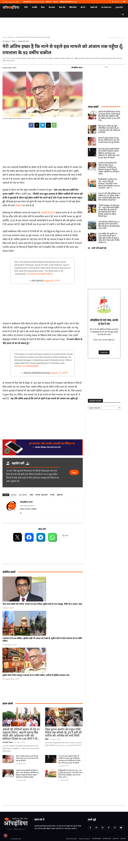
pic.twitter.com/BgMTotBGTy (40, 274)
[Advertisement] (48, 792)
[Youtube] (124, 1)
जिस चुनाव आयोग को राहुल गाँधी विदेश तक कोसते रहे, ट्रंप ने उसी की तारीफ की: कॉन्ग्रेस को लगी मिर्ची (63, 732)
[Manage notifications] (6, 836)
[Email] (48, 125)
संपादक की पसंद (23, 41)
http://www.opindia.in (27, 506)
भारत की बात (6, 725)
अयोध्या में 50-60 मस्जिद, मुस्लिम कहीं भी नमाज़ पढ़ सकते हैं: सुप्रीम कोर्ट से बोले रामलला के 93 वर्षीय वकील (42, 639)
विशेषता (46, 739)
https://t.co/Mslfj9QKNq (27, 366)
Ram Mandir (23, 495)
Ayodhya (13, 495)
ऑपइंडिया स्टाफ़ (76, 67)
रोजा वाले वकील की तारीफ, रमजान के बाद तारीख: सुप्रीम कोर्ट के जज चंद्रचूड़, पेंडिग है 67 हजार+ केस (42, 604)
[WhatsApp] (121, 1)
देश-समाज (11, 37)
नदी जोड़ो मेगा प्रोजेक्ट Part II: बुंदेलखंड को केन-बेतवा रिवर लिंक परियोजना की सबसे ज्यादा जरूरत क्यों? (109, 225)
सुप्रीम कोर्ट (59, 495)
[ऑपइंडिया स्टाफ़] (11, 507)
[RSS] (115, 1)
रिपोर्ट (13, 41)
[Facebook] (109, 1)
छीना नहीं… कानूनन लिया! (42, 495)
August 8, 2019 (51, 280)
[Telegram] (42, 125)
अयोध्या (31, 495)
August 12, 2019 (58, 372)
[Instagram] (112, 1)
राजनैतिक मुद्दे (49, 725)
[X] (118, 1)
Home (4, 37)
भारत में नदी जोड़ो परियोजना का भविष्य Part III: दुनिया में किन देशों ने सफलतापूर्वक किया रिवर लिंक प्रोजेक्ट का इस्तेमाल (109, 197)
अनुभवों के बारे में (47, 212)
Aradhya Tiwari (7, 742)
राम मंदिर (52, 495)
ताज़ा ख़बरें (93, 106)
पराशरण (18, 205)
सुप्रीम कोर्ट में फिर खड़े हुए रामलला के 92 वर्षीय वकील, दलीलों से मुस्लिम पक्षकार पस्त (35, 675)
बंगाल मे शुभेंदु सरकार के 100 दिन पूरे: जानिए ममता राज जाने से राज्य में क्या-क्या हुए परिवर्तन (27, 758)
